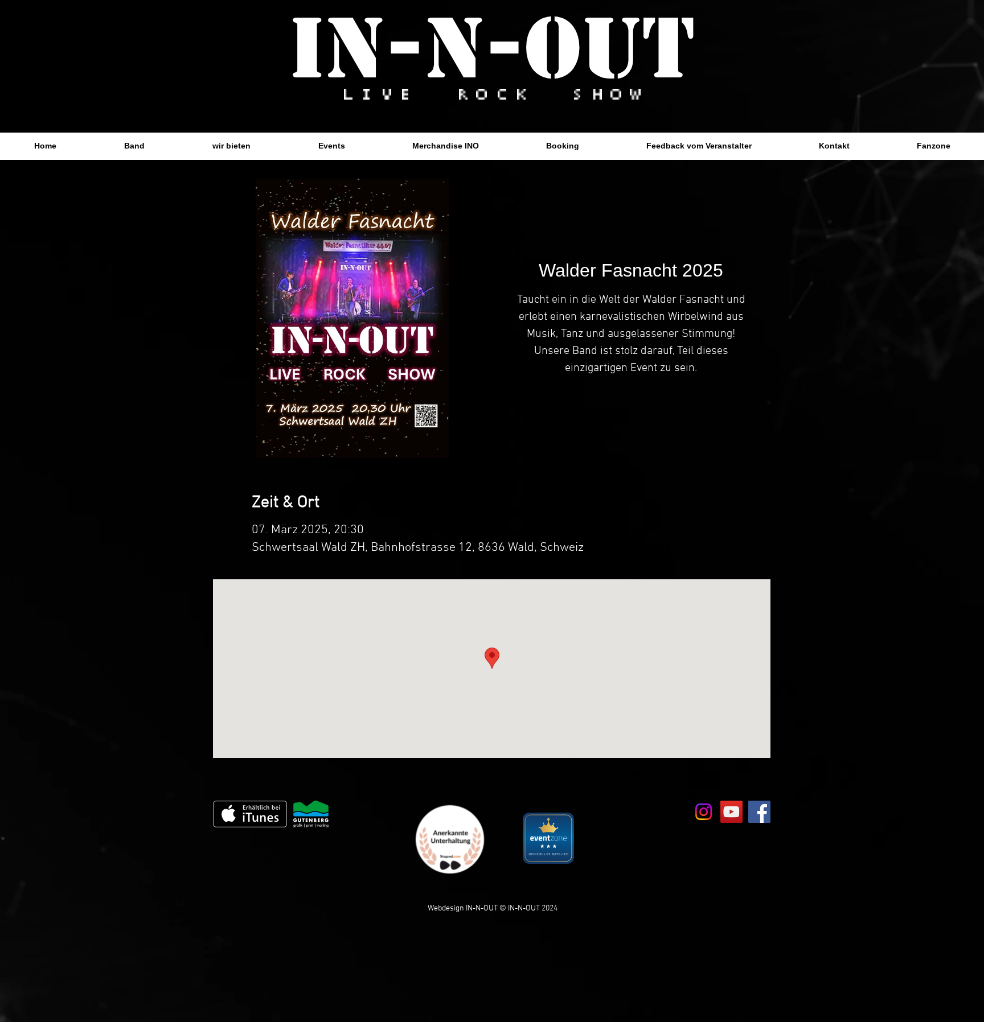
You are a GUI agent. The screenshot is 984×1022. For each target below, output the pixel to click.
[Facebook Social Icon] (759, 812)
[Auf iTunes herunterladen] (250, 814)
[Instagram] (703, 812)
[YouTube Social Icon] (731, 812)
